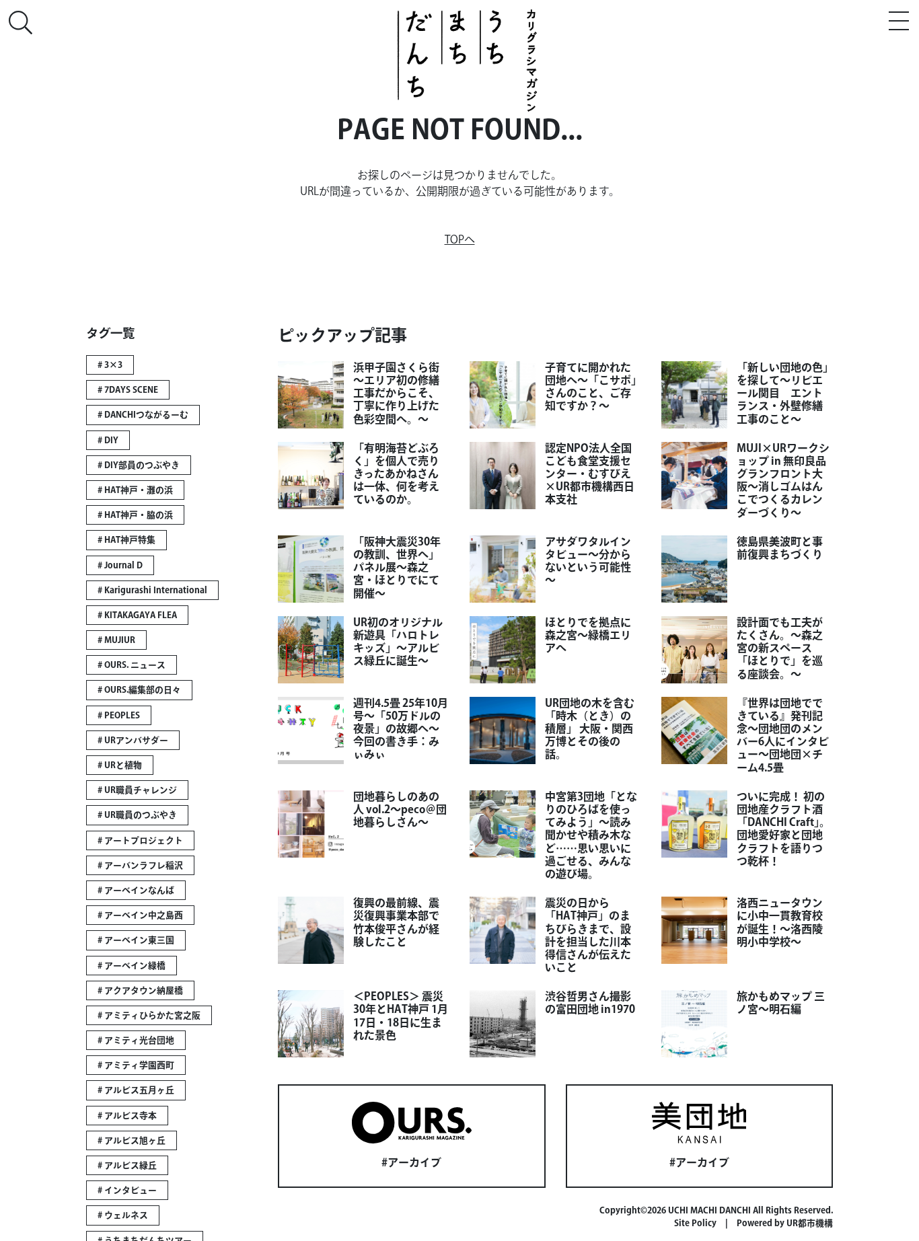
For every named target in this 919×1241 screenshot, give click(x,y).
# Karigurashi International (152, 590)
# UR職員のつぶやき (137, 815)
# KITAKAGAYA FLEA (137, 615)
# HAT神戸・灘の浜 (135, 490)
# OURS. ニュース (132, 665)
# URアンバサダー (133, 740)
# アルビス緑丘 (127, 1165)
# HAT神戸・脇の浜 (135, 515)
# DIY (108, 440)
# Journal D (120, 565)
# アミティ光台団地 (136, 1040)
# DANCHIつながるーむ (143, 414)
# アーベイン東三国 (136, 940)
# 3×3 (110, 365)
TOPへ (460, 239)
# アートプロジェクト (140, 840)
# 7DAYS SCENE (128, 389)
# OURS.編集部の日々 (139, 689)
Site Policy (695, 1223)
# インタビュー (127, 1190)
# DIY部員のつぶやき (139, 465)
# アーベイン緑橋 (132, 965)
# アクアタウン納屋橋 (140, 990)
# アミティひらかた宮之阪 (149, 1015)
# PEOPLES (119, 715)
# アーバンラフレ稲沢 (140, 865)
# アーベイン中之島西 (140, 915)
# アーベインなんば (136, 890)
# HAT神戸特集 (126, 539)
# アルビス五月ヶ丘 (136, 1090)
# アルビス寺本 (127, 1115)
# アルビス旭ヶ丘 (132, 1140)
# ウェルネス (123, 1215)
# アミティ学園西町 (136, 1065)
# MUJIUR (116, 640)
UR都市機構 (809, 1223)
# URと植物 (120, 765)
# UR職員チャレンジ (137, 790)
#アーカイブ (411, 1162)
